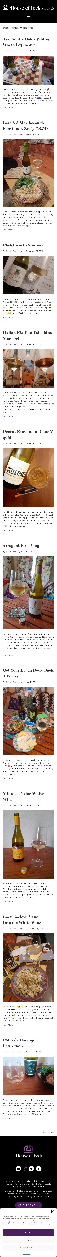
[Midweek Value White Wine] (28, 844)
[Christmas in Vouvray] (28, 275)
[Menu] (28, 18)
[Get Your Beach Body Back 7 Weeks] (28, 721)
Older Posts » (48, 1132)
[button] (52, 1211)
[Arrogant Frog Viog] (28, 592)
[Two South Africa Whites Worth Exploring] (28, 70)
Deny (28, 1240)
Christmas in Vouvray (23, 245)
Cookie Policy (27, 1254)
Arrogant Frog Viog (21, 545)
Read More (8, 107)
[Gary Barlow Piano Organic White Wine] (28, 967)
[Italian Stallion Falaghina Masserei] (28, 368)
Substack (33, 1191)
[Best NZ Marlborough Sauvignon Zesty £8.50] (28, 173)
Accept (28, 1232)
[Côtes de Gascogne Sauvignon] (28, 1075)
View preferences (28, 1247)
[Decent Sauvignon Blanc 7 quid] (28, 477)
